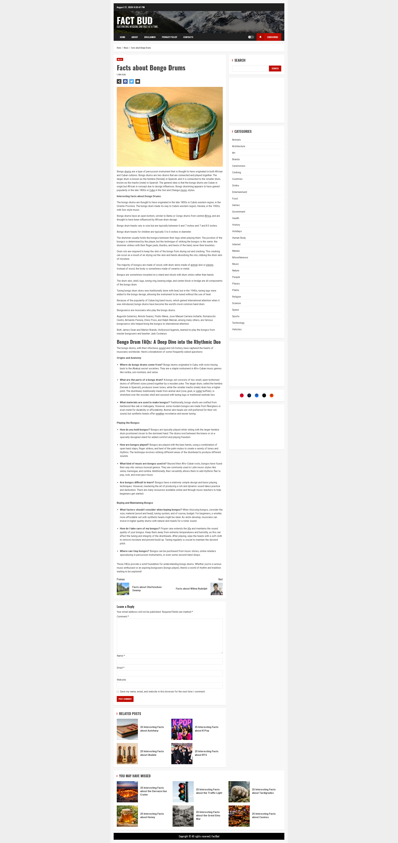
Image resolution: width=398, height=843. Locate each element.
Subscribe (272, 37)
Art (233, 152)
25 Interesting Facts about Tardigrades (239, 791)
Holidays (237, 231)
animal (194, 264)
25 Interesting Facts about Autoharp (127, 729)
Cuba (152, 190)
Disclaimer (150, 37)
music (183, 190)
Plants (235, 290)
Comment (123, 616)
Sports (235, 316)
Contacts (188, 37)
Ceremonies (238, 165)
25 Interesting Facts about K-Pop (181, 729)
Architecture (238, 146)
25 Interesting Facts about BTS (181, 753)
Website (121, 679)
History (236, 224)
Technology (238, 322)
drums (127, 171)
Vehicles (237, 329)
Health (235, 218)
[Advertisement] (256, 100)
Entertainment (239, 192)
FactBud (215, 836)
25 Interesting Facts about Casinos (239, 816)
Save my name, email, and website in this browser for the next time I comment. (162, 691)
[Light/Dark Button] (251, 37)
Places (236, 283)
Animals (236, 139)
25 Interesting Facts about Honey (127, 816)
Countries (237, 179)
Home (122, 37)
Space (235, 309)
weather (160, 413)
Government (238, 211)
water (199, 391)
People (236, 277)
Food (235, 198)
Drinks (235, 185)
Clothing (236, 172)
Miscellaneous (240, 257)
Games (236, 205)
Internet (236, 244)
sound (162, 348)
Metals (236, 250)
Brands (236, 159)
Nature (235, 270)
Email (120, 667)
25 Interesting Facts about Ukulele (127, 753)
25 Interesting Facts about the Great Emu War (183, 816)
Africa (208, 215)
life (189, 528)
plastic (209, 264)
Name (121, 655)
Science (236, 303)
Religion (236, 296)
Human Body (239, 237)
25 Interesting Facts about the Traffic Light (183, 791)
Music (120, 59)
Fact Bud (135, 20)
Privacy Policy (169, 37)
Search (239, 60)
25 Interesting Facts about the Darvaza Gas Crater (127, 791)
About (135, 37)
